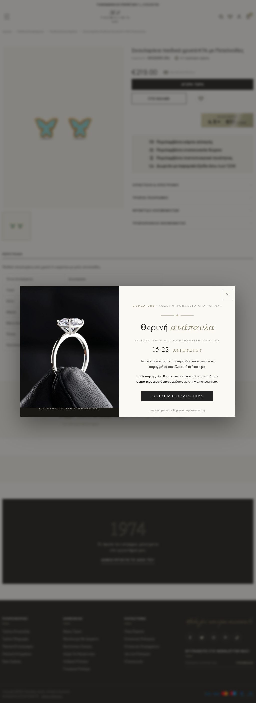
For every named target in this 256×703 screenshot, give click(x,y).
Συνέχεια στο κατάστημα (178, 396)
